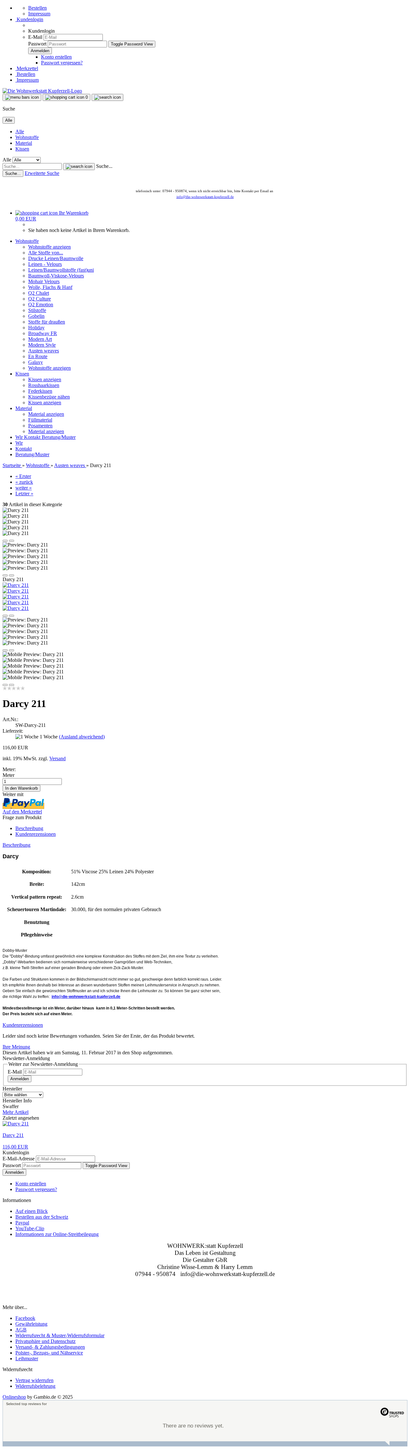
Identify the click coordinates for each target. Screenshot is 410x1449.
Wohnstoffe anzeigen (49, 247)
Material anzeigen (46, 414)
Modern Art (40, 339)
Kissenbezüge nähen (49, 396)
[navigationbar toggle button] (22, 97)
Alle (19, 131)
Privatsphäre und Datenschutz (45, 1341)
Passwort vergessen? (62, 62)
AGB (21, 1329)
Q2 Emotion (40, 304)
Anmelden (19, 1078)
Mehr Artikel (16, 1112)
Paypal (22, 1222)
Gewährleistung (31, 1324)
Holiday (36, 327)
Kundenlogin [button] (29, 19)
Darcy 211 (13, 1135)
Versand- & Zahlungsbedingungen (50, 1347)
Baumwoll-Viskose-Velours (56, 275)
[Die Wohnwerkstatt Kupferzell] (42, 91)
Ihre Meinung (16, 1047)
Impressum (39, 13)
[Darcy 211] (16, 585)
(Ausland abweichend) (82, 736)
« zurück (24, 482)
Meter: (9, 769)
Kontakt (33, 437)
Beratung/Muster (59, 437)
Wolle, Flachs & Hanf (50, 287)
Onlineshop (14, 1397)
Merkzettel (26, 68)
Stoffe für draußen (46, 322)
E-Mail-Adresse (19, 1158)
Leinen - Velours (45, 264)
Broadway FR (42, 333)
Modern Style (42, 345)
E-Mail (35, 37)
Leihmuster (26, 1358)
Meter (8, 775)
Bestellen (37, 8)
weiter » (23, 487)
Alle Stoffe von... (45, 252)
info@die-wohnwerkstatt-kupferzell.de (205, 197)
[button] (5, 541)
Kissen (22, 149)
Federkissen (40, 391)
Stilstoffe (37, 310)
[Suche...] (79, 166)
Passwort (37, 43)
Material (23, 143)
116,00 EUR (15, 1146)
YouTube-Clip (29, 1228)
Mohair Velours (44, 281)
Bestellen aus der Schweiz (41, 1217)
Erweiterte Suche (42, 173)
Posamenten (40, 425)
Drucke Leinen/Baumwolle (55, 258)
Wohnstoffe (27, 137)
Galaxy (35, 362)
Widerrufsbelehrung (35, 1386)
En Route (37, 356)
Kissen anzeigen (44, 379)
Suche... (104, 166)
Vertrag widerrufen (34, 1380)
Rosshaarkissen (43, 385)
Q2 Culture (39, 298)
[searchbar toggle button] (107, 97)
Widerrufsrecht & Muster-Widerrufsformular (59, 1335)
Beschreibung (29, 828)
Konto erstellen (56, 57)
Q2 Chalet (38, 293)
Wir (19, 437)
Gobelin (36, 316)
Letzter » (24, 493)
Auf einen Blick (31, 1211)
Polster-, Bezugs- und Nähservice (49, 1352)
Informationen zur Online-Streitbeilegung (57, 1234)
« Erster (23, 476)
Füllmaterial (40, 420)
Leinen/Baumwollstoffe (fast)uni (61, 270)
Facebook (25, 1318)
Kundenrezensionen (35, 834)
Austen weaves (43, 350)
